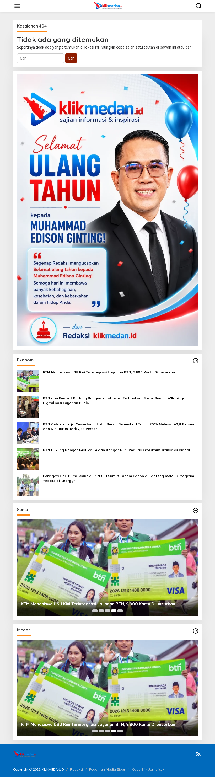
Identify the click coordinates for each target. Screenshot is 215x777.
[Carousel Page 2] (101, 610)
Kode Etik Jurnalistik (148, 769)
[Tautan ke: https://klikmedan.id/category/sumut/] (195, 510)
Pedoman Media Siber (107, 769)
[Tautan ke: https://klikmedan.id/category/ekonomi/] (195, 361)
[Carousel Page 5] (120, 610)
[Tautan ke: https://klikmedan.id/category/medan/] (195, 631)
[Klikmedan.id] (109, 5)
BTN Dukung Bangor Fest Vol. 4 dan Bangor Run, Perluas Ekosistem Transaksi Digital (116, 450)
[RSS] (198, 754)
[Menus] (17, 6)
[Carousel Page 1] (95, 610)
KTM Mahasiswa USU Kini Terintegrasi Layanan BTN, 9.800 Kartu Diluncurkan (109, 372)
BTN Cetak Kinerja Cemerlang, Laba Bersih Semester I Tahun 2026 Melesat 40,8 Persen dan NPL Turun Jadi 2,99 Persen (118, 426)
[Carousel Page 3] (107, 610)
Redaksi (76, 769)
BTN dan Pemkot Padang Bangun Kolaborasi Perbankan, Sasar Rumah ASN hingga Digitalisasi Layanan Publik (115, 400)
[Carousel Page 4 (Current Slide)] (113, 610)
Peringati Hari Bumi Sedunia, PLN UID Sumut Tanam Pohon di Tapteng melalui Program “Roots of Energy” (118, 478)
